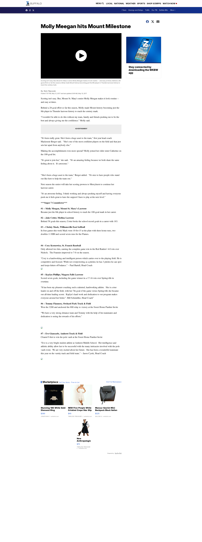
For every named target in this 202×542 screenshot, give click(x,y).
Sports (141, 3)
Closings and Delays (135, 10)
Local (109, 3)
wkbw (30, 10)
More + (172, 10)
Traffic (147, 10)
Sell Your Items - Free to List (69, 382)
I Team (124, 10)
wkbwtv (27, 10)
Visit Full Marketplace (113, 382)
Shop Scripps (154, 3)
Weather (130, 3)
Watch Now (169, 3)
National (119, 3)
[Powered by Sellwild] (118, 453)
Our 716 (154, 10)
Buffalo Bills (163, 10)
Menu (99, 3)
